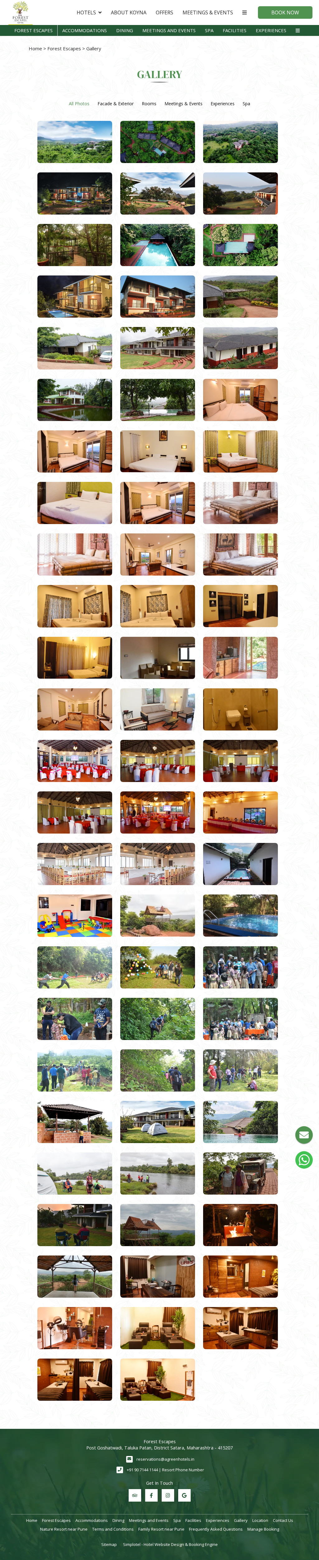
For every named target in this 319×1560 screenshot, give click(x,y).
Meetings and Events (169, 30)
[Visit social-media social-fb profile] (151, 1495)
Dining (124, 30)
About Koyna (128, 12)
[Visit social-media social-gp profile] (184, 1495)
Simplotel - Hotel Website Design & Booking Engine (170, 1544)
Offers (164, 12)
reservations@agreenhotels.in (165, 1459)
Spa (209, 30)
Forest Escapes (33, 30)
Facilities (234, 30)
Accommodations (84, 30)
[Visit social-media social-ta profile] (135, 1495)
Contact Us (283, 1520)
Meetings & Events (208, 12)
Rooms (149, 103)
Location (260, 1520)
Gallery (241, 1520)
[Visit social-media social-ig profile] (168, 1495)
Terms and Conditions (113, 1529)
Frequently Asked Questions (216, 1529)
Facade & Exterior (116, 103)
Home (35, 48)
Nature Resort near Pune (64, 1529)
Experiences (271, 30)
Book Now (285, 12)
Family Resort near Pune (161, 1529)
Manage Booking (263, 1529)
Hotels (86, 12)
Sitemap (109, 1544)
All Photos (79, 103)
